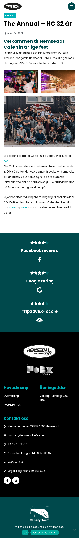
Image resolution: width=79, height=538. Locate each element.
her (6, 161)
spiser (12, 207)
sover (24, 207)
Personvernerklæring (44, 532)
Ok (25, 532)
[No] (74, 530)
